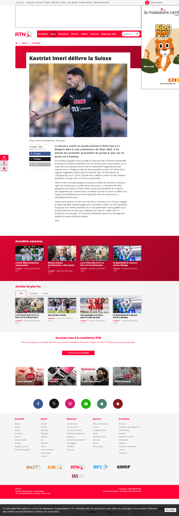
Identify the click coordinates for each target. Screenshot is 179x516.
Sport (53, 34)
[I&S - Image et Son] (78, 476)
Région (17, 424)
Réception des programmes (129, 427)
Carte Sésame (72, 2)
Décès (63, 2)
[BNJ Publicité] (32, 467)
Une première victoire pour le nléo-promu (91, 316)
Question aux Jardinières (76, 440)
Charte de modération (127, 446)
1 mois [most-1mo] (45, 293)
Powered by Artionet (110, 491)
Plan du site (45, 493)
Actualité (43, 34)
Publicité (122, 433)
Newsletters (86, 404)
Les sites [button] (20, 2)
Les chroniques (72, 427)
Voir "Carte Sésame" (30, 376)
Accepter (170, 510)
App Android (118, 404)
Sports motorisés (47, 450)
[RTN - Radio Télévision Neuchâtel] (78, 467)
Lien (36, 164)
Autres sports (46, 453)
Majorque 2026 (108, 34)
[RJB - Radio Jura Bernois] (55, 467)
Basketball (45, 430)
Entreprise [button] (31, 2)
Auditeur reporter (22, 446)
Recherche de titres (74, 430)
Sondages (70, 446)
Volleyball (44, 433)
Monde (17, 430)
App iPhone (102, 404)
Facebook (38, 404)
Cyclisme (44, 437)
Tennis (43, 446)
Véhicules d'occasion (101, 2)
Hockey (43, 427)
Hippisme (44, 443)
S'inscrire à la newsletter (78, 353)
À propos (122, 424)
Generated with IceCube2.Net (130, 491)
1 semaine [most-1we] (33, 293)
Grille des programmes (75, 433)
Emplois (47, 2)
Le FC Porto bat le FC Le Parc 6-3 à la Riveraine (92, 263)
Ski (42, 440)
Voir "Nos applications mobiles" (62, 376)
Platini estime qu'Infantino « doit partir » (61, 265)
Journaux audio (20, 440)
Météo (95, 433)
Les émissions (72, 424)
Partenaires (123, 440)
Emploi (95, 443)
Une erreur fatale (57, 315)
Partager (37, 154)
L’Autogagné (71, 443)
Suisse (17, 427)
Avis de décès (98, 446)
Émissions (63, 34)
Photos (74, 34)
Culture (18, 437)
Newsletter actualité (22, 450)
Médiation (123, 443)
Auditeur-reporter (156, 2)
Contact (122, 450)
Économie (19, 433)
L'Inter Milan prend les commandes (27, 263)
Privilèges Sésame (85, 2)
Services (94, 34)
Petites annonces (99, 437)
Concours (70, 450)
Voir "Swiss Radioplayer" (95, 376)
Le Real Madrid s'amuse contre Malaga (125, 263)
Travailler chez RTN (126, 437)
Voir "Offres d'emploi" (127, 376)
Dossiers (18, 443)
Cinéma (96, 427)
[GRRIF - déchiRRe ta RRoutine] (123, 467)
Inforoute (39, 2)
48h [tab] (21, 293)
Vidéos (84, 34)
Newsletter (123, 453)
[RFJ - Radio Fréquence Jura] (100, 467)
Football (36, 43)
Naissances (56, 2)
